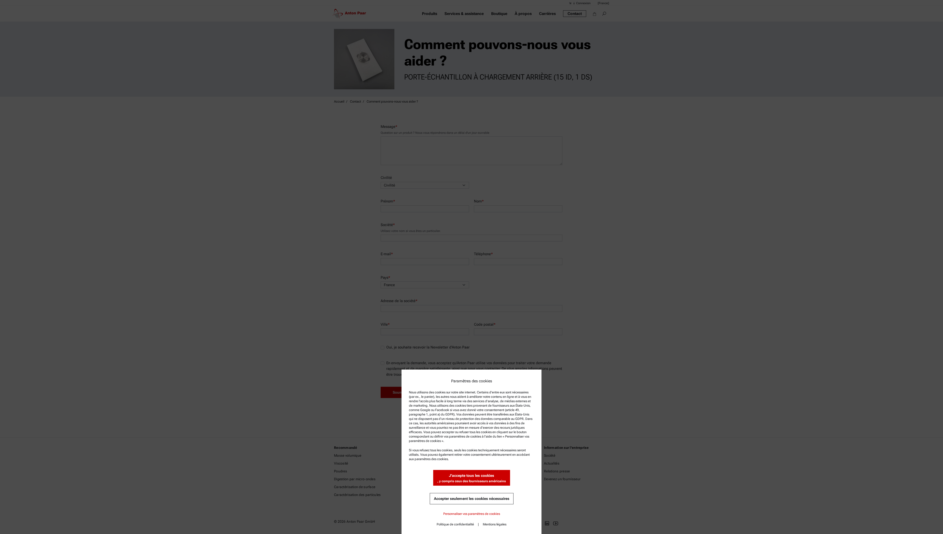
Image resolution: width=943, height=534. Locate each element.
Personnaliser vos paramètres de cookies (471, 514)
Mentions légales (494, 524)
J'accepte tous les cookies (471, 478)
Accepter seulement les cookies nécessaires (471, 498)
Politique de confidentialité (455, 524)
